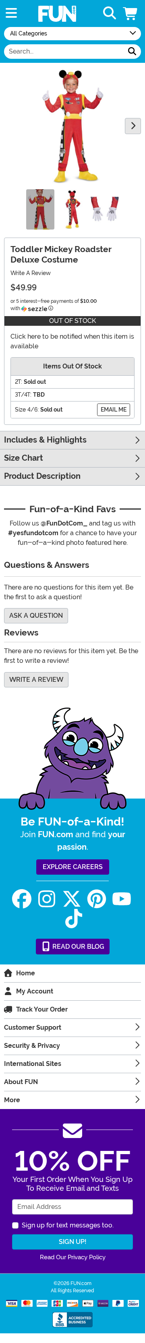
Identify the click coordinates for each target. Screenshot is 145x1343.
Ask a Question (36, 615)
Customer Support (32, 1027)
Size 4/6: (27, 409)
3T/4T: (23, 394)
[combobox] (64, 51)
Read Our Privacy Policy (73, 1257)
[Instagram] (46, 899)
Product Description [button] (42, 476)
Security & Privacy (32, 1045)
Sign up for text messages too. (68, 1225)
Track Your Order (42, 1009)
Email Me (113, 409)
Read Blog (77, 946)
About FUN (21, 1082)
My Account (34, 991)
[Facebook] (21, 899)
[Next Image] (133, 126)
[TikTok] (73, 919)
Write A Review (30, 273)
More (12, 1100)
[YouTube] (121, 899)
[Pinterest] (96, 899)
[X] (71, 899)
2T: (18, 382)
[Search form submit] (132, 51)
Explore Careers (73, 867)
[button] (131, 13)
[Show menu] (11, 13)
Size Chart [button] (23, 458)
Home (25, 973)
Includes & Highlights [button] (45, 440)
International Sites (32, 1064)
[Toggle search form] (109, 13)
